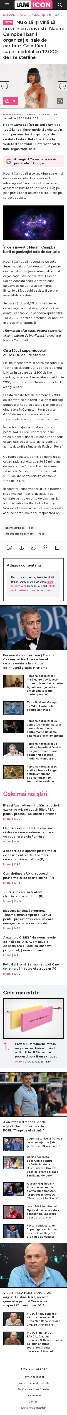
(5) (13, 101)
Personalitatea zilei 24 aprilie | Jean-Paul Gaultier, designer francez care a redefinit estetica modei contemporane (33, 751)
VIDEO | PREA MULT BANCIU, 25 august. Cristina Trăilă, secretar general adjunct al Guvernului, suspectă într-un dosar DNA (33, 1275)
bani (31, 527)
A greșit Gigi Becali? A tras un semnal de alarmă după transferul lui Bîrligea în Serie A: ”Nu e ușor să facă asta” (33, 1191)
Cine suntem (33, 1395)
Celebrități (38, 15)
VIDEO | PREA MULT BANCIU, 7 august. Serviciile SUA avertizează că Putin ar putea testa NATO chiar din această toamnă (33, 1342)
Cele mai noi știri (25, 794)
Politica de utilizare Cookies (33, 1389)
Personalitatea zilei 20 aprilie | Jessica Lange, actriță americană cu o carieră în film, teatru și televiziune (33, 774)
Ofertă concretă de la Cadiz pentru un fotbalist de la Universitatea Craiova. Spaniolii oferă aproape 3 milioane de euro (33, 1166)
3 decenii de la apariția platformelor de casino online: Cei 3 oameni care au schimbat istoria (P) (33, 856)
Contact (33, 1401)
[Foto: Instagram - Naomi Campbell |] (60, 101)
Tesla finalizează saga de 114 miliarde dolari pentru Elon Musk (33, 708)
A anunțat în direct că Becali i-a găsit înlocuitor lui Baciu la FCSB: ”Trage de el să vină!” (33, 1102)
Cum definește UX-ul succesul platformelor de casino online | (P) (33, 876)
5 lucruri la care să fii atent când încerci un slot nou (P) (33, 895)
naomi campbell (14, 527)
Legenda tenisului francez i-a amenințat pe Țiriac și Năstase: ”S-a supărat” (33, 1144)
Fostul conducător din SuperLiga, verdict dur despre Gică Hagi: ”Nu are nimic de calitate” (33, 1231)
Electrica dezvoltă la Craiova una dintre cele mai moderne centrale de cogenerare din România (33, 833)
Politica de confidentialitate (33, 1383)
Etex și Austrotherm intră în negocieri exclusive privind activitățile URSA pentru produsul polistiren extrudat (33, 810)
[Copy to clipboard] (58, 547)
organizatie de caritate (19, 533)
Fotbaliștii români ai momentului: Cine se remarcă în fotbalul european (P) (33, 967)
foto (41, 533)
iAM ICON (9, 15)
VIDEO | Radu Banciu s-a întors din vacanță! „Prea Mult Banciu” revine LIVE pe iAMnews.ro (33, 1319)
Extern (23, 15)
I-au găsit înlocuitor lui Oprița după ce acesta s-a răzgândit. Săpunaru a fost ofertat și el (33, 1212)
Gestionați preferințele (33, 1407)
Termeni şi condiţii (33, 1376)
